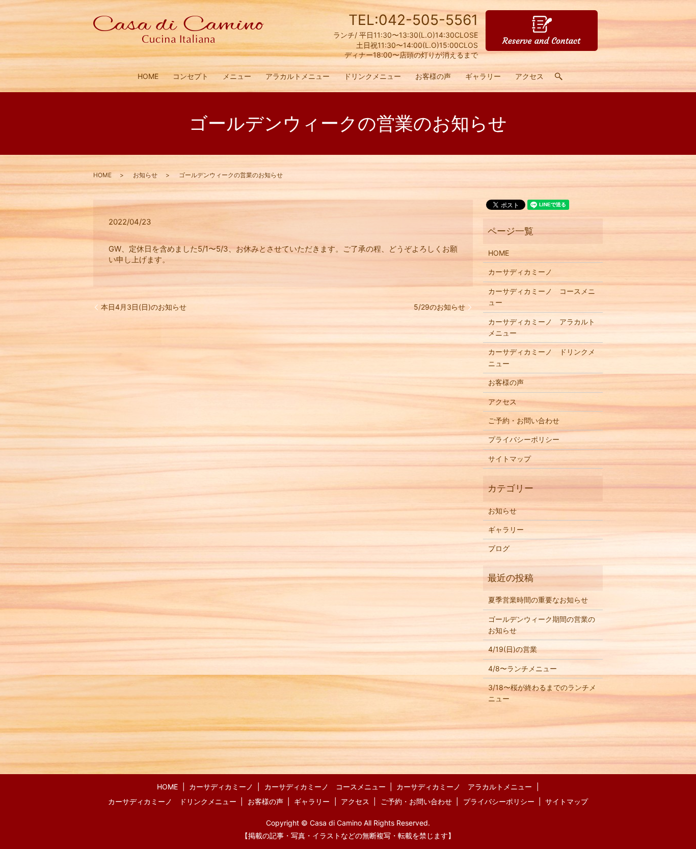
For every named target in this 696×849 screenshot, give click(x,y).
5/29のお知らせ (439, 307)
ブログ (499, 548)
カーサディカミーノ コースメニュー (541, 297)
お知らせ (145, 175)
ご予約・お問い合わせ (523, 420)
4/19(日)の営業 (512, 649)
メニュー (237, 76)
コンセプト (190, 76)
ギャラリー (483, 76)
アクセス (529, 76)
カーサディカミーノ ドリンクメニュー (541, 357)
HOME (148, 76)
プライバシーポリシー (523, 439)
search (562, 76)
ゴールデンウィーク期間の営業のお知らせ (541, 625)
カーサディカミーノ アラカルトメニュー (541, 327)
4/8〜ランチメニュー (522, 668)
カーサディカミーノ (520, 271)
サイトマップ (509, 458)
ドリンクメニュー (372, 76)
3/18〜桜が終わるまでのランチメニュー (542, 693)
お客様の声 (433, 76)
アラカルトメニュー (297, 76)
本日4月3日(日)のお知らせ (143, 307)
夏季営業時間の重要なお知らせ (538, 599)
